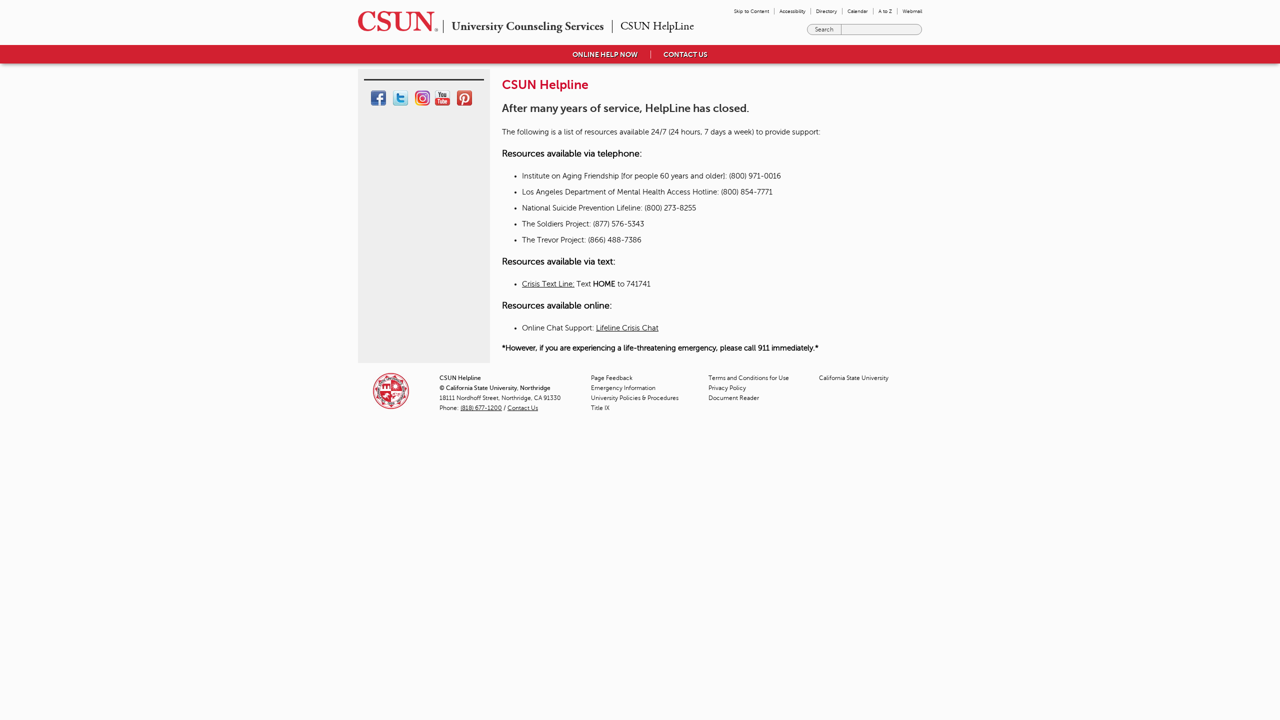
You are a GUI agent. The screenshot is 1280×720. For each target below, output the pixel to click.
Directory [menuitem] (826, 11)
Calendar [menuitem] (858, 11)
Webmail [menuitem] (912, 11)
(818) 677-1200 (481, 408)
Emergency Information (623, 388)
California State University (853, 378)
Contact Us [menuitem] (686, 54)
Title (600, 408)
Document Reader (733, 398)
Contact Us (523, 408)
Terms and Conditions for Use (748, 378)
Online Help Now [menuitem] (605, 54)
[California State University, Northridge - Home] (395, 21)
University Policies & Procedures (634, 398)
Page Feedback (611, 378)
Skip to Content (751, 11)
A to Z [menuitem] (885, 11)
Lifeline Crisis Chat (627, 328)
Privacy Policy (727, 388)
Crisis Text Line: (548, 284)
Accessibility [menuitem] (793, 11)
